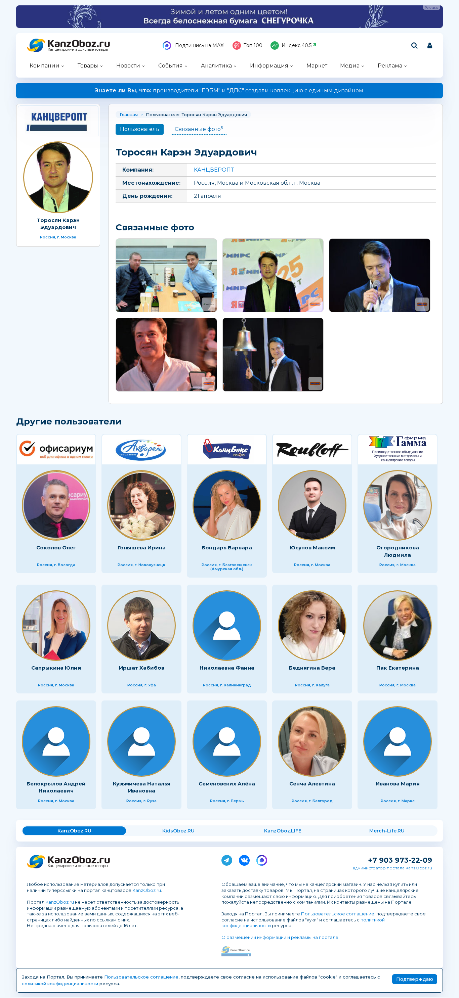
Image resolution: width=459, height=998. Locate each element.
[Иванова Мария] (397, 741)
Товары (88, 65)
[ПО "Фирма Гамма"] (397, 449)
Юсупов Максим (312, 547)
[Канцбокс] (226, 449)
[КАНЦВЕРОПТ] (58, 120)
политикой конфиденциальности (60, 983)
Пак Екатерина (397, 668)
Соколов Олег (56, 547)
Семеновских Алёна (227, 783)
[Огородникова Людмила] (397, 505)
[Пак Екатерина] (397, 625)
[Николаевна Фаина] (227, 625)
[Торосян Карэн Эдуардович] (58, 177)
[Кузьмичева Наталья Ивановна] (141, 741)
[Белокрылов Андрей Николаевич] (56, 741)
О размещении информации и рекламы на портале (279, 937)
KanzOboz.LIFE (282, 831)
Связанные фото (199, 128)
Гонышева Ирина (142, 547)
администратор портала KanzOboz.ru (392, 867)
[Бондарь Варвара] (227, 505)
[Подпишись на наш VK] (244, 859)
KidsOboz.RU (178, 831)
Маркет (316, 65)
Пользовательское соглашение (337, 913)
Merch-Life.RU (387, 831)
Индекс (296, 45)
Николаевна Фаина (227, 668)
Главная (129, 114)
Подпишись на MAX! (199, 45)
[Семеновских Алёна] (227, 741)
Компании (44, 65)
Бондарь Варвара (227, 547)
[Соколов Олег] (56, 505)
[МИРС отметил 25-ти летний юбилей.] (273, 275)
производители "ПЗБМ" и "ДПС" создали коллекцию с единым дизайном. (229, 90)
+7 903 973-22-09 (400, 860)
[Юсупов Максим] (312, 505)
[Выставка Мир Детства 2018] (166, 275)
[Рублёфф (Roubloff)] (312, 449)
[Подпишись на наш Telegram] (226, 859)
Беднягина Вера (312, 668)
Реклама (390, 65)
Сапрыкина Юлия (56, 668)
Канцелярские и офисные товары (78, 49)
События (170, 65)
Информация (269, 65)
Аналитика (216, 65)
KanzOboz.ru (146, 890)
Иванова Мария (398, 783)
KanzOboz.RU (74, 831)
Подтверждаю (414, 979)
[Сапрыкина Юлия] (56, 625)
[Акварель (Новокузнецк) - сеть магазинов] (141, 449)
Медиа (350, 65)
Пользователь (139, 129)
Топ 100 (253, 45)
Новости (128, 65)
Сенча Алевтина (312, 783)
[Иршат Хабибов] (141, 625)
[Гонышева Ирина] (141, 505)
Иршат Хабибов (141, 668)
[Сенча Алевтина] (312, 741)
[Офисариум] (56, 449)
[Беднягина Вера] (312, 625)
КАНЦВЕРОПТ (214, 170)
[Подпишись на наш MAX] (261, 859)
